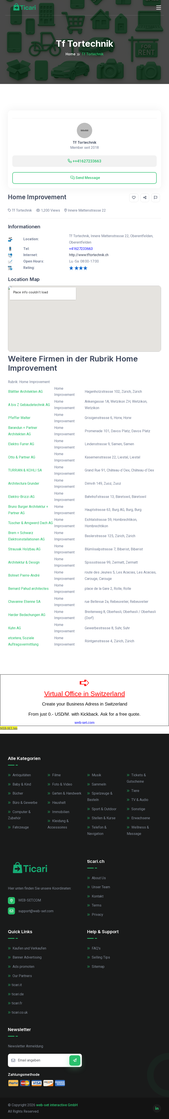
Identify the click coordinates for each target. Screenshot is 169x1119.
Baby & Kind (21, 784)
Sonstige (137, 809)
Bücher (17, 793)
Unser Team (100, 887)
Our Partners (22, 976)
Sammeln (98, 784)
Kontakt (97, 896)
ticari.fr (17, 1003)
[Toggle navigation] (158, 8)
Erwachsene (140, 818)
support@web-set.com (35, 911)
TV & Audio (139, 800)
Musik (96, 775)
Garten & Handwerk (66, 793)
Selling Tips (100, 957)
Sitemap (98, 966)
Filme (56, 775)
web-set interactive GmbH (57, 1105)
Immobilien (60, 812)
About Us (98, 878)
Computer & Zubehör (19, 815)
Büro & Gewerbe (24, 803)
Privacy (97, 914)
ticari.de (18, 994)
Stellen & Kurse (103, 818)
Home (70, 54)
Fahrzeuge (20, 827)
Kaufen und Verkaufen (29, 948)
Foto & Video (61, 784)
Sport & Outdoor (103, 809)
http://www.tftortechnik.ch (88, 255)
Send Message (87, 178)
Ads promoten (23, 966)
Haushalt (58, 803)
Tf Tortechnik (84, 142)
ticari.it (17, 985)
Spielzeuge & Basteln (99, 796)
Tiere (134, 791)
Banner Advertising (27, 957)
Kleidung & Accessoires (58, 824)
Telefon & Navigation (97, 830)
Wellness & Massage (138, 830)
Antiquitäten (21, 775)
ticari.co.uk (20, 1012)
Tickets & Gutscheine (136, 778)
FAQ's (96, 948)
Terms (96, 905)
